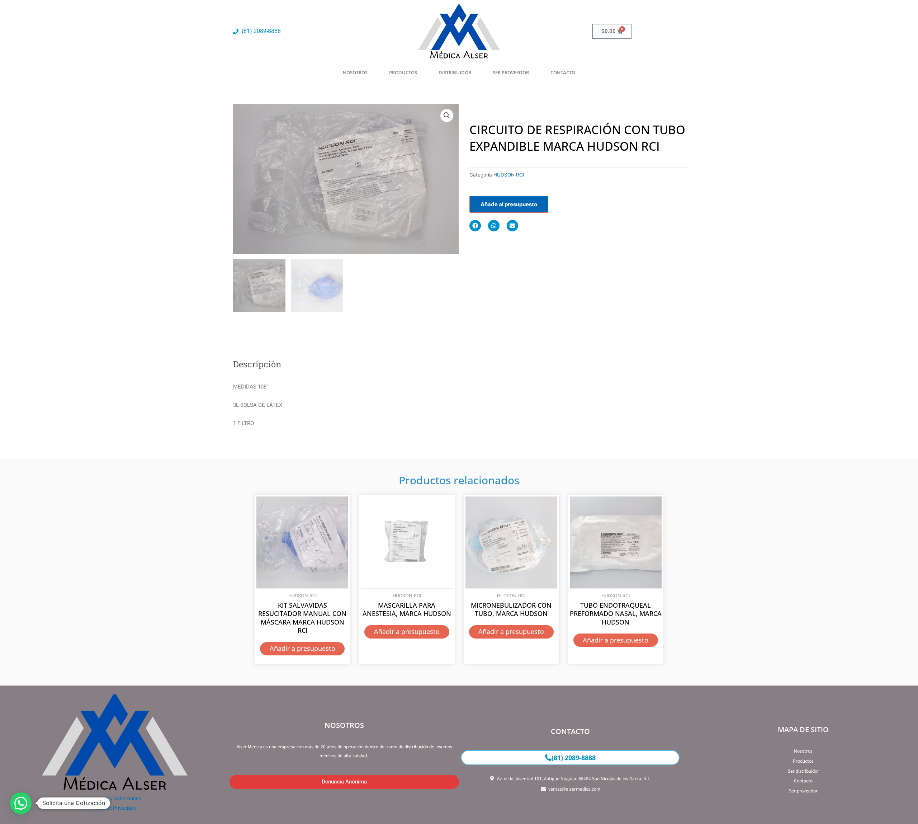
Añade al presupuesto (509, 204)
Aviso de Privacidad (115, 808)
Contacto (562, 72)
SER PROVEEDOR (511, 72)
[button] (446, 115)
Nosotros (355, 72)
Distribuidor (455, 72)
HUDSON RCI (508, 175)
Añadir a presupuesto (302, 648)
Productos (403, 72)
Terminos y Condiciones (115, 798)
